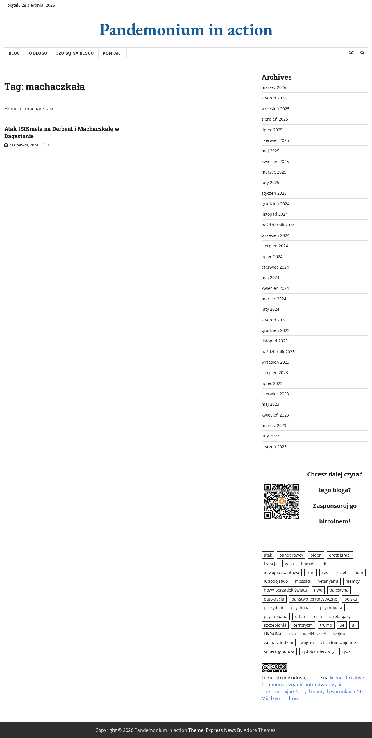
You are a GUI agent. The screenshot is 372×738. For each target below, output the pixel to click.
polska (350, 599)
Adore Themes (260, 730)
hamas (307, 564)
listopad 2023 (275, 341)
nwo (318, 590)
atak (268, 555)
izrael (340, 572)
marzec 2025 (274, 172)
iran (310, 572)
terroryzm (303, 625)
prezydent (274, 607)
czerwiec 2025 (275, 140)
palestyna (339, 590)
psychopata (331, 607)
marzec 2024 (274, 298)
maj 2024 (270, 277)
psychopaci (302, 607)
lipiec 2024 (272, 256)
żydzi (347, 651)
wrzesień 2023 (275, 362)
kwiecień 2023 (275, 415)
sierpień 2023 (275, 372)
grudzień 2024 (275, 203)
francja (271, 564)
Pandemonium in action (186, 29)
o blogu (38, 53)
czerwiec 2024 (275, 267)
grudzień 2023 (275, 330)
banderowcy (291, 555)
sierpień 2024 (275, 246)
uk (354, 625)
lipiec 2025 (272, 130)
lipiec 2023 (272, 383)
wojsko (307, 642)
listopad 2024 (275, 214)
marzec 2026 (274, 87)
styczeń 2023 (274, 446)
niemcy (353, 581)
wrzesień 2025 (275, 108)
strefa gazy (339, 616)
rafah (300, 616)
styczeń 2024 (274, 320)
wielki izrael (314, 634)
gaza (289, 564)
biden (316, 555)
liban (358, 572)
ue (341, 625)
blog (14, 53)
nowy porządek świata (285, 590)
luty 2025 (270, 182)
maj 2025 (270, 150)
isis (325, 572)
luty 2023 (270, 436)
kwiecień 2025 (275, 161)
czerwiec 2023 (275, 393)
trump (326, 625)
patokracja (274, 599)
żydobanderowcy (318, 651)
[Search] (362, 52)
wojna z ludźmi (278, 642)
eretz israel (340, 555)
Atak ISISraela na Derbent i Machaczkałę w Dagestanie (61, 132)
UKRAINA (273, 634)
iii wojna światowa (281, 572)
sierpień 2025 (275, 119)
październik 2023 (278, 351)
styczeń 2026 (274, 98)
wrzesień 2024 (275, 235)
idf (324, 564)
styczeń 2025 (274, 193)
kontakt (112, 53)
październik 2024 (278, 225)
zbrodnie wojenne (338, 642)
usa (292, 634)
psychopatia (275, 616)
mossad (302, 581)
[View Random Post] (351, 52)
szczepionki (275, 625)
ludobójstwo (276, 581)
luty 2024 (270, 309)
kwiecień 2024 (275, 288)
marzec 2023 (274, 425)
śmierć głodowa (279, 651)
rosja (317, 616)
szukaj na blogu (75, 53)
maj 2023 (270, 404)
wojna (339, 634)
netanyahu (327, 581)
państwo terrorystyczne (314, 599)
